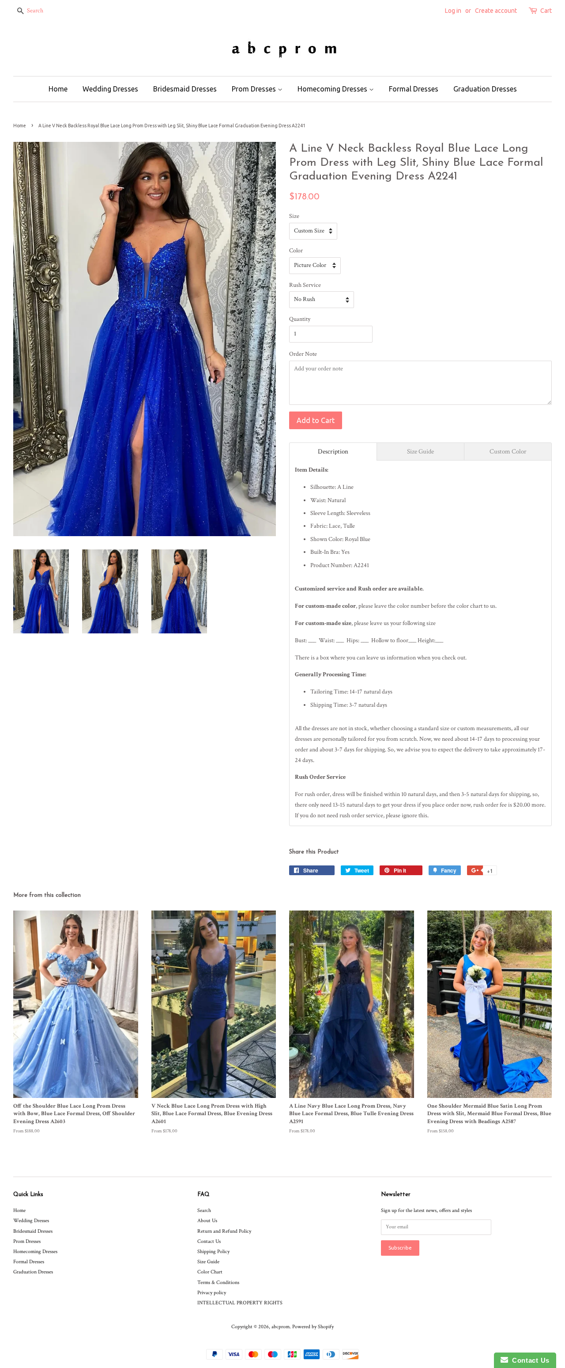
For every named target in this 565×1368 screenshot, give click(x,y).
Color (296, 251)
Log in (453, 10)
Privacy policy (211, 1292)
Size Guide (208, 1261)
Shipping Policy (213, 1251)
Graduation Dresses (485, 89)
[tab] (333, 451)
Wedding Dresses (110, 89)
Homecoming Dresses (333, 89)
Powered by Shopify (313, 1326)
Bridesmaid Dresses (185, 89)
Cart (546, 10)
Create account (496, 10)
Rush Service (305, 285)
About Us (207, 1220)
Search (204, 1210)
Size (294, 216)
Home (58, 89)
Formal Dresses (413, 89)
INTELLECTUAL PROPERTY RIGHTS (239, 1302)
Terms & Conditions (218, 1282)
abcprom (280, 1326)
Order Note (303, 354)
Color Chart (209, 1272)
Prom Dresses (255, 89)
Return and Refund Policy (224, 1231)
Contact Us (209, 1241)
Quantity (299, 319)
